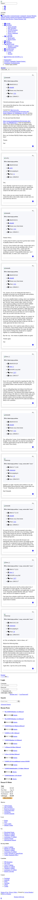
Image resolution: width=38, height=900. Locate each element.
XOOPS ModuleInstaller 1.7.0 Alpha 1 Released (17, 768)
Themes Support (10, 17)
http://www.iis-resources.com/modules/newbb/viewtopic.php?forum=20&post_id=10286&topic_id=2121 (16, 111)
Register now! (14, 694)
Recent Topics (12, 39)
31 (33, 75)
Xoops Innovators (9, 810)
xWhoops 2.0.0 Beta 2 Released (13, 747)
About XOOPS (12, 27)
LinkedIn (6, 880)
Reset (10, 692)
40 (33, 612)
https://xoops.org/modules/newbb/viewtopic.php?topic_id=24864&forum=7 (16, 121)
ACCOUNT (9, 50)
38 (33, 503)
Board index (7, 60)
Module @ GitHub (13, 46)
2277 (14, 372)
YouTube (6, 883)
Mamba (15, 715)
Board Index (11, 38)
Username (3, 683)
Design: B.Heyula (19, 897)
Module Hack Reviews (7, 19)
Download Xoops (9, 832)
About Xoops (8, 805)
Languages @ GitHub (10, 837)
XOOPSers (7, 812)
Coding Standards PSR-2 (11, 855)
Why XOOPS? (12, 28)
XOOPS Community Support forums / (15, 61)
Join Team (7, 863)
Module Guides (8, 825)
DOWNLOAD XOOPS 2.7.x (14, 57)
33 (33, 210)
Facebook (7, 878)
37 (33, 456)
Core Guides (7, 823)
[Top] (33, 146)
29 (14, 476)
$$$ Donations (8, 862)
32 (33, 155)
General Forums (14, 16)
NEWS (8, 41)
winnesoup (12, 470)
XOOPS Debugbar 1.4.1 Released (13, 740)
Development (19, 17)
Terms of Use (4, 892)
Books (6, 820)
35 (33, 354)
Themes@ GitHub (9, 835)
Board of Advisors (9, 809)
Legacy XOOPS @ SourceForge (13, 853)
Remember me (6, 691)
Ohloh (6, 884)
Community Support (25, 16)
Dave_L (11, 366)
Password (3, 687)
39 (33, 560)
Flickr (6, 881)
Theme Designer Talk (20, 19)
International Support (29, 17)
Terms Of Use (12, 31)
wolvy (11, 168)
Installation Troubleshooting (12, 63)
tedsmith (11, 87)
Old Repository (12, 47)
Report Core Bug (9, 871)
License (10, 34)
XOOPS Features (13, 30)
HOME (8, 23)
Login (9, 52)
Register (10, 54)
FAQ (5, 822)
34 (33, 265)
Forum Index (6, 16)
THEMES (9, 42)
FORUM (8, 36)
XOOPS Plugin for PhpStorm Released (14, 726)
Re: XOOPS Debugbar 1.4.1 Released (14, 711)
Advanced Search (6, 704)
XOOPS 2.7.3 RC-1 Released (12, 733)
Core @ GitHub (8, 847)
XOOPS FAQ (10, 49)
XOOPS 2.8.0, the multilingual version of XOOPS (17, 761)
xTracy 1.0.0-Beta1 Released (12, 754)
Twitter (6, 886)
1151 (14, 93)
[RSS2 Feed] (6, 894)
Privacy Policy (13, 892)
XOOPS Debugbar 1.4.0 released (13, 775)
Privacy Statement (13, 33)
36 (33, 412)
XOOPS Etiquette (9, 813)
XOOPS (8, 25)
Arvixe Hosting (28, 892)
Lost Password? (23, 694)
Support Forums (8, 838)
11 (14, 174)
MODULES (9, 44)
